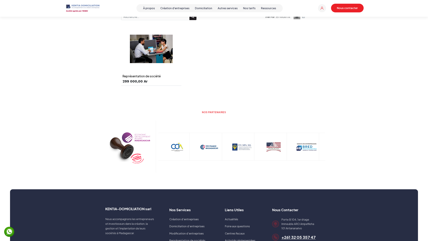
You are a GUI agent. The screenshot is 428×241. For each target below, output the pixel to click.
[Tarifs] (297, 17)
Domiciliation (203, 8)
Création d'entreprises (174, 8)
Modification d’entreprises (186, 233)
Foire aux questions (237, 226)
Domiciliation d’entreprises (186, 226)
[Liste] (303, 17)
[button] (283, 17)
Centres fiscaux (235, 233)
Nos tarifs (249, 8)
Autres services (228, 8)
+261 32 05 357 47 (298, 237)
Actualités (231, 219)
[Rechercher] (192, 17)
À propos (149, 8)
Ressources (268, 8)
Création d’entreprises (184, 219)
